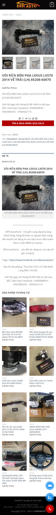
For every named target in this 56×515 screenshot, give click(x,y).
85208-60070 (24, 139)
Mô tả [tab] (5, 156)
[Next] (49, 37)
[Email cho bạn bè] (30, 118)
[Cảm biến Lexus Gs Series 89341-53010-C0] (41, 361)
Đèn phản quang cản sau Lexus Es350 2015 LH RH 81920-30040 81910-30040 (41, 334)
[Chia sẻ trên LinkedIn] (36, 118)
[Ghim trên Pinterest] (33, 118)
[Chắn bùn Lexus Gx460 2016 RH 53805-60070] (14, 361)
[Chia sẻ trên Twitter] (26, 118)
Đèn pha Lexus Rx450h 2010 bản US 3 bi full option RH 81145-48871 (12, 334)
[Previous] (6, 37)
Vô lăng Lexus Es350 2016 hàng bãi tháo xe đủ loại (40, 476)
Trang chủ (7, 14)
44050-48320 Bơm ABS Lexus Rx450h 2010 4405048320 (39, 429)
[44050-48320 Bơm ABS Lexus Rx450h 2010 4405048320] (41, 407)
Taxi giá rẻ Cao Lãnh (32, 500)
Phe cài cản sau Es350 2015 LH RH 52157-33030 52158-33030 (13, 429)
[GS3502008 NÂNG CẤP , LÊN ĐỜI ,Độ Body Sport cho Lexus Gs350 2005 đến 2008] (14, 456)
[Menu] (4, 4)
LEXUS (18, 14)
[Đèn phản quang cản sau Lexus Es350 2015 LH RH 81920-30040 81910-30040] (41, 312)
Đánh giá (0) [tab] (8, 161)
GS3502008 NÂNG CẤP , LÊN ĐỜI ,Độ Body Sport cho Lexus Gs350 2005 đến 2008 (14, 479)
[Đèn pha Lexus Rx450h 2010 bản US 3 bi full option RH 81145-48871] (14, 312)
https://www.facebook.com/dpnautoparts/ (31, 260)
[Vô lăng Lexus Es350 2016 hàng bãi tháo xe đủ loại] (41, 456)
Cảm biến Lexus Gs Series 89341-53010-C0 (41, 381)
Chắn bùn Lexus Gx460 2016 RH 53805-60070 (12, 381)
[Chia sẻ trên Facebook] (23, 118)
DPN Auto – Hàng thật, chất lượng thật (24, 507)
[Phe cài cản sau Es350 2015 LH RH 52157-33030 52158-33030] (14, 407)
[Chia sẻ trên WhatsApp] (20, 118)
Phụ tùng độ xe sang (27, 505)
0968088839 (12, 139)
